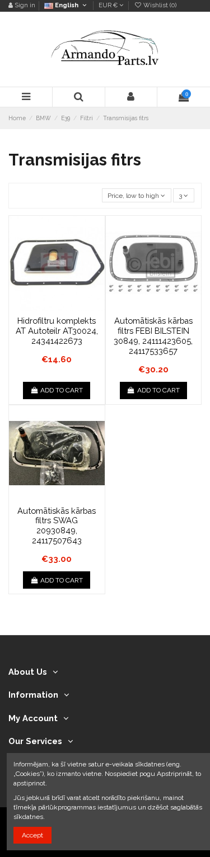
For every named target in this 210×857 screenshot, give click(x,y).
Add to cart (61, 390)
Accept (32, 835)
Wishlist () (159, 5)
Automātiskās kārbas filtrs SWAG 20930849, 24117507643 (56, 525)
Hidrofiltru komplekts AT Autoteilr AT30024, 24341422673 (57, 330)
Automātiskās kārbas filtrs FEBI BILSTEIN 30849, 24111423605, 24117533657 (153, 335)
